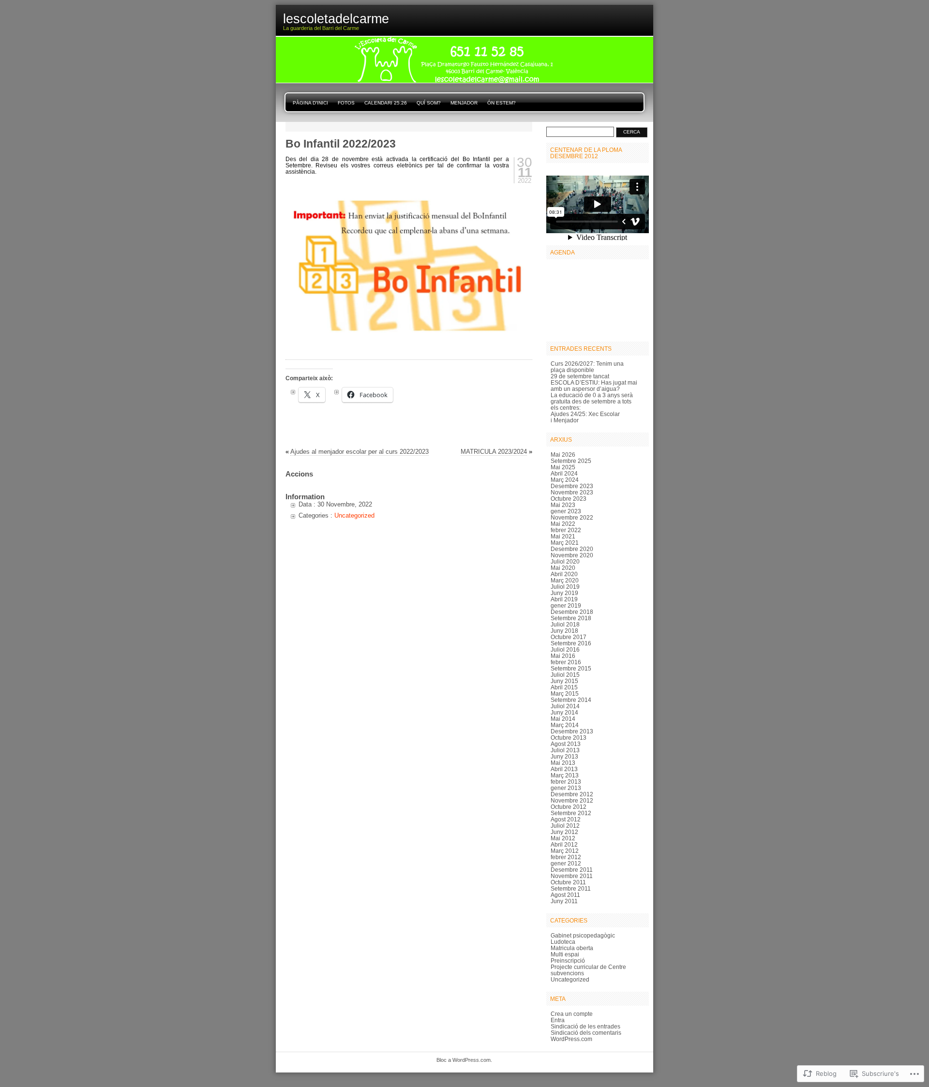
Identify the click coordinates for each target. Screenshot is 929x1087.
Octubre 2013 (568, 737)
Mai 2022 (563, 524)
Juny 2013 (564, 756)
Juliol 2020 (565, 561)
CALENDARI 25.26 (385, 102)
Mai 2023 (563, 505)
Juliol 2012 (565, 825)
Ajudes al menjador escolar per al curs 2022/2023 (359, 451)
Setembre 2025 (571, 461)
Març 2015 (565, 693)
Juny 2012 (564, 832)
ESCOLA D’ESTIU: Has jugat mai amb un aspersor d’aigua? (594, 385)
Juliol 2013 (565, 750)
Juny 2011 (564, 901)
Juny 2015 (564, 681)
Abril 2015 (564, 687)
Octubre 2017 (568, 637)
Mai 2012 (563, 838)
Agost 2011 (565, 895)
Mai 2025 (563, 467)
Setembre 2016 (571, 643)
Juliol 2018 (565, 624)
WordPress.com (571, 1039)
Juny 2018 (564, 630)
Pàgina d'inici (310, 102)
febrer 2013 (566, 781)
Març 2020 (565, 580)
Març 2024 (565, 479)
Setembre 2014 (571, 700)
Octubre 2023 (568, 498)
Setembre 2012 (571, 813)
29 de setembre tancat (580, 376)
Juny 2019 (564, 593)
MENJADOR (464, 102)
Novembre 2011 (572, 876)
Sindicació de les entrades (585, 1026)
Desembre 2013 (572, 731)
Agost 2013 (566, 744)
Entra (558, 1020)
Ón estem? (501, 102)
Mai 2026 (563, 454)
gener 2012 (566, 863)
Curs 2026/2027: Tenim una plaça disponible (587, 366)
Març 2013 (565, 775)
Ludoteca (563, 941)
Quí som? (429, 102)
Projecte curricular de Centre (588, 967)
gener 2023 (566, 511)
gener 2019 (566, 605)
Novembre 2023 (572, 492)
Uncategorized (354, 515)
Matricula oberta (572, 948)
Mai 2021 (563, 536)
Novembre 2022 (572, 517)
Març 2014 (565, 725)
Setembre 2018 (571, 618)
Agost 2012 (566, 819)
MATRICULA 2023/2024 (494, 451)
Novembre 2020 (572, 555)
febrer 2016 (566, 662)
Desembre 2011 (572, 869)
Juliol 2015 (565, 674)
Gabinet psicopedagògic (583, 935)
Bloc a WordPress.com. (464, 1060)
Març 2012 (565, 851)
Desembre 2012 (572, 794)
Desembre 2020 (572, 549)
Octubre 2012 (568, 807)
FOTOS (346, 102)
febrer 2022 (566, 530)
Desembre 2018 (572, 612)
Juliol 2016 (565, 649)
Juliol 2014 (565, 706)
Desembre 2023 (572, 486)
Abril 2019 (564, 599)
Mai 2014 (563, 718)
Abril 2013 (564, 769)
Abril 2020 (564, 574)
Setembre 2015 (571, 668)
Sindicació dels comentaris (586, 1032)
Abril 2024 (564, 473)
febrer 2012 (566, 857)
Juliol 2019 (565, 586)
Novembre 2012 (572, 800)
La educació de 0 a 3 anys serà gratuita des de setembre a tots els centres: (592, 401)
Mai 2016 (563, 656)
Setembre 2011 (571, 888)
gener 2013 (566, 788)
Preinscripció (568, 960)
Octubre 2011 (568, 882)
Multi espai (565, 954)
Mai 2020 (563, 568)
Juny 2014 (564, 712)
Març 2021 (565, 542)
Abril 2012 (564, 844)
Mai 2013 (563, 762)
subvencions (567, 973)
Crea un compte (572, 1014)
